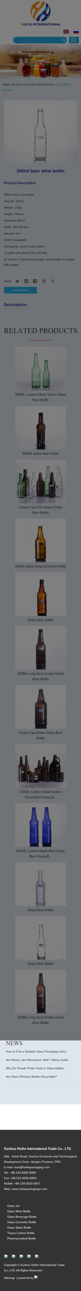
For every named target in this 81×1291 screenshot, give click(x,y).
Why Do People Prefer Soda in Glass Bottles (35, 1068)
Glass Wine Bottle (19, 1211)
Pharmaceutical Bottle (21, 1238)
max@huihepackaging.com (32, 1167)
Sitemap (9, 1278)
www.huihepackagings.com (29, 1189)
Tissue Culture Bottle (20, 1233)
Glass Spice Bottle (19, 1227)
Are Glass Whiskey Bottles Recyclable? (31, 1076)
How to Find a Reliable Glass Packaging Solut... (37, 1051)
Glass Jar (13, 1205)
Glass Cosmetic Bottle (21, 1222)
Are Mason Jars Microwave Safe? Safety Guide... (38, 1060)
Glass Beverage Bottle (22, 1216)
